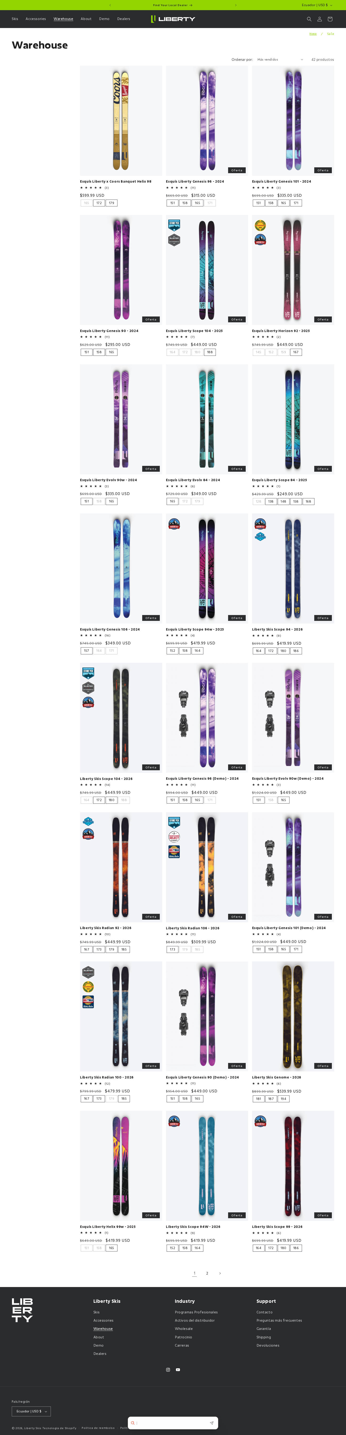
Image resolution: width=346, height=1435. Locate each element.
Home (313, 34)
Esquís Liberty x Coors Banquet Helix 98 (116, 182)
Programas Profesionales (196, 1312)
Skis (96, 1312)
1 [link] (194, 1273)
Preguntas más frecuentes (279, 1320)
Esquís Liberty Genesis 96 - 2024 (195, 182)
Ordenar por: (242, 59)
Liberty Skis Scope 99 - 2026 (277, 1227)
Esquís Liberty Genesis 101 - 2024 (281, 182)
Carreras (182, 1345)
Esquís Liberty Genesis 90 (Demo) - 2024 (202, 1077)
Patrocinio (183, 1337)
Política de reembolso (98, 1428)
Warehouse (103, 1328)
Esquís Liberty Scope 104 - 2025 (194, 331)
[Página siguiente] (220, 1273)
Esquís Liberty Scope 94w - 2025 (195, 629)
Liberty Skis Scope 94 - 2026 (277, 629)
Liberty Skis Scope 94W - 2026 (193, 1227)
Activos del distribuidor (195, 1320)
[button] (16, 19)
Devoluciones (268, 1345)
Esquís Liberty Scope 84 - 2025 (279, 480)
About (98, 1337)
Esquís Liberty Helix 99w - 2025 (108, 1227)
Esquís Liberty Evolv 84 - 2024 (193, 480)
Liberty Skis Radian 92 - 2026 (105, 928)
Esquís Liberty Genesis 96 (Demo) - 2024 (202, 779)
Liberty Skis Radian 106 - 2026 (192, 928)
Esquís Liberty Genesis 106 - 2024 (110, 629)
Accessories (103, 1320)
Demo (98, 1345)
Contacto (265, 1312)
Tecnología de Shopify (59, 1428)
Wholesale (184, 1328)
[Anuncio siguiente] (236, 5)
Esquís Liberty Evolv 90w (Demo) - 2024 (288, 779)
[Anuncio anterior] (110, 5)
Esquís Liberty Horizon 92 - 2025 (281, 331)
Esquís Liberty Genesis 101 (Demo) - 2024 (289, 928)
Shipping (264, 1337)
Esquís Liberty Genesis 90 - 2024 (109, 331)
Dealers (100, 1353)
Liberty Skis (32, 1428)
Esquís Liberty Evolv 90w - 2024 (108, 480)
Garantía (264, 1328)
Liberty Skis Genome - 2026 (276, 1077)
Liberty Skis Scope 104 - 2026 (106, 779)
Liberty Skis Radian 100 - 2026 (107, 1077)
